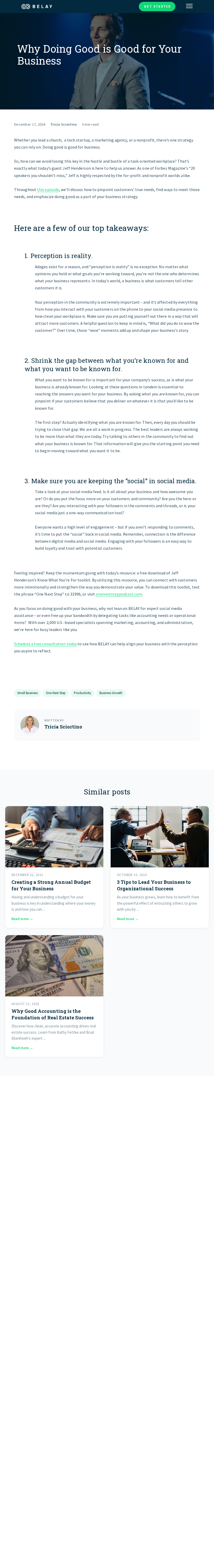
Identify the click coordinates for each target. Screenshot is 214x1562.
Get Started (157, 6)
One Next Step (56, 693)
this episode (48, 189)
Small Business (27, 693)
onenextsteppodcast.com (119, 594)
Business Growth (110, 693)
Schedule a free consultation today (45, 643)
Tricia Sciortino (63, 124)
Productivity (82, 693)
